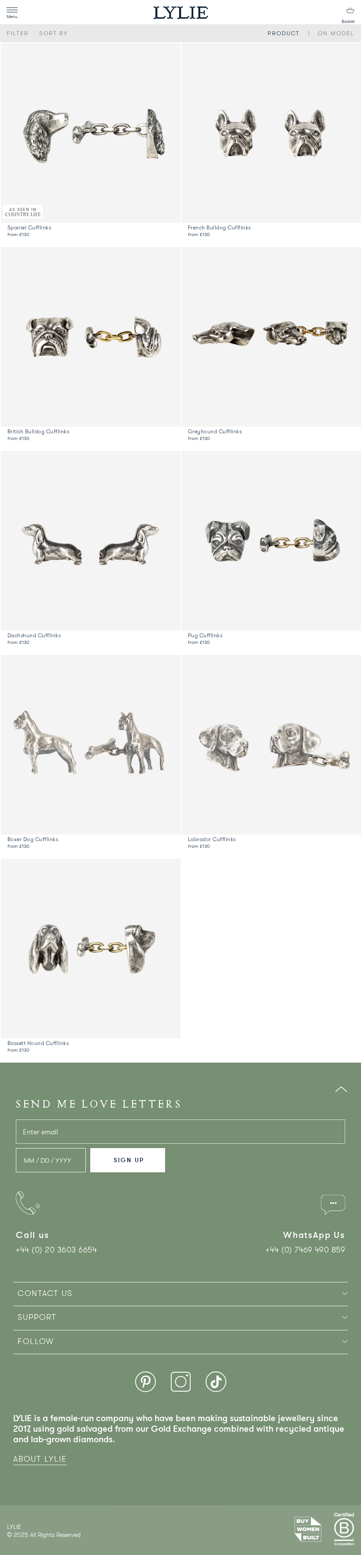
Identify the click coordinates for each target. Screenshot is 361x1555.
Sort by (53, 33)
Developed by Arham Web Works (33, 1544)
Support (37, 1317)
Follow (36, 1341)
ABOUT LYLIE (40, 1459)
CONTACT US (45, 1293)
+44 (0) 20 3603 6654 (56, 1249)
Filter (18, 33)
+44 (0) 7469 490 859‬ (305, 1249)
